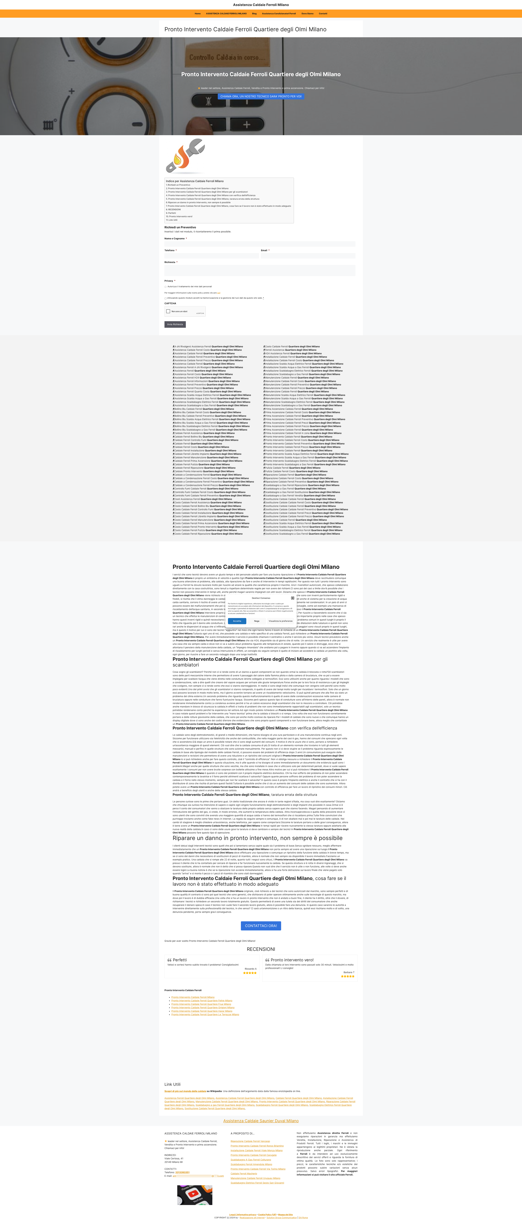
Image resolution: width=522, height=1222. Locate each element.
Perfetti (172, 213)
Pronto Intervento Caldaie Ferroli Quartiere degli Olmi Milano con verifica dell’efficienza (211, 195)
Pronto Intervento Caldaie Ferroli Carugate (254, 1155)
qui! (218, 293)
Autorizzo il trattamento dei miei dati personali (190, 286)
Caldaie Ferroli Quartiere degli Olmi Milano (299, 1098)
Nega (256, 621)
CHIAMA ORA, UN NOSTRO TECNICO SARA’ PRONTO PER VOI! (261, 96)
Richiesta (171, 262)
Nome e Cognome (175, 238)
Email (265, 250)
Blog (254, 13)
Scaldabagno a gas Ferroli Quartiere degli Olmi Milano (225, 1105)
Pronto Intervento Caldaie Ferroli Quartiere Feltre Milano (201, 1000)
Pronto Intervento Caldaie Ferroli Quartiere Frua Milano (201, 1004)
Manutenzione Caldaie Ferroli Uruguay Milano (255, 1178)
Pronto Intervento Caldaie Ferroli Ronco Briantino (257, 1145)
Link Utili (173, 220)
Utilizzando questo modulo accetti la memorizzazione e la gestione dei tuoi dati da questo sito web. (215, 298)
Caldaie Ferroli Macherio (244, 1173)
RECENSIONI (174, 209)
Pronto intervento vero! (180, 216)
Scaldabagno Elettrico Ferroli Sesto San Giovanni (257, 1182)
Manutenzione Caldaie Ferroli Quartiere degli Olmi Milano (227, 1101)
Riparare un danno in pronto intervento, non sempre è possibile (199, 202)
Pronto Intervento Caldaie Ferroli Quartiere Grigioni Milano (202, 1007)
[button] (292, 598)
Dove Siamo (307, 13)
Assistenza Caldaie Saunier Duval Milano (261, 1120)
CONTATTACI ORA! (261, 926)
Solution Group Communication (282, 1217)
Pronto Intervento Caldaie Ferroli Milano (193, 997)
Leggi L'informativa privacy (242, 1214)
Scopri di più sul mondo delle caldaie (185, 1091)
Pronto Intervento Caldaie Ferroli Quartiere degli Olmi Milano (198, 188)
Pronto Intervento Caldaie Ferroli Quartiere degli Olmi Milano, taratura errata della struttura (213, 199)
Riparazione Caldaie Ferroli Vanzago (250, 1141)
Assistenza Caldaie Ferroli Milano (261, 5)
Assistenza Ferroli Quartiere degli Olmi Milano (189, 1098)
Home (198, 13)
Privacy (169, 280)
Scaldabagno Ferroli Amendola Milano (251, 1164)
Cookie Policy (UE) (267, 1214)
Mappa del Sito (285, 1214)
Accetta (237, 621)
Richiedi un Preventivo (179, 185)
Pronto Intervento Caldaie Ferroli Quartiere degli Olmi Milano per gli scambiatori (208, 192)
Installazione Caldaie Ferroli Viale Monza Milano (257, 1150)
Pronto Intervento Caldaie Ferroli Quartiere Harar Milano (201, 1011)
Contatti (323, 13)
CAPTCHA (170, 303)
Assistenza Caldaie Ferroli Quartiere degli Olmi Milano (245, 1098)
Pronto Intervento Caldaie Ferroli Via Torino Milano (258, 1169)
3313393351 (182, 1172)
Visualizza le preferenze (281, 621)
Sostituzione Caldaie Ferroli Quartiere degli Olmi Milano (215, 1108)
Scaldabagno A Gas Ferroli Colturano (251, 1159)
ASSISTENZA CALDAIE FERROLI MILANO (226, 13)
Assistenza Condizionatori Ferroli (279, 13)
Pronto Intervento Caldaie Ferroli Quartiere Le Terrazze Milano (205, 1014)
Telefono (170, 250)
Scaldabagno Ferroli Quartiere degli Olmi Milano (282, 1105)
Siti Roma (303, 1217)
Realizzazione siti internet (252, 1217)
